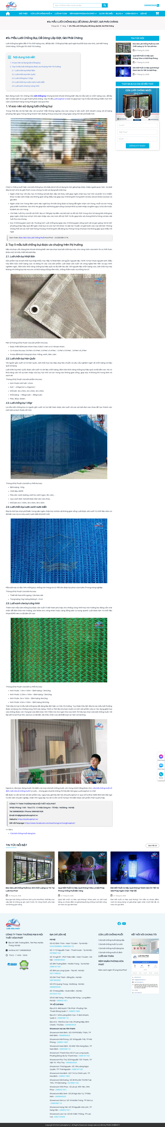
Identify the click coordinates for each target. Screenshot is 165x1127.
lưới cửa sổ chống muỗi (20, 791)
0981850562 (55, 980)
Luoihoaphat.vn (60, 99)
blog (64, 26)
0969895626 (60, 1096)
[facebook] (119, 924)
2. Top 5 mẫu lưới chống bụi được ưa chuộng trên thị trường (35, 67)
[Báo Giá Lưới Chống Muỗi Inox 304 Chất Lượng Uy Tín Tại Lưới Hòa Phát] (30, 867)
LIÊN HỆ (143, 14)
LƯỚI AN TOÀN (61, 14)
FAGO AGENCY (113, 1125)
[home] (11, 5)
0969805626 (59, 960)
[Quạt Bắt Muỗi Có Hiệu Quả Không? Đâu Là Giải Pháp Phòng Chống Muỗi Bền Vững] (82, 867)
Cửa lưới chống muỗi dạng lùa (22, 833)
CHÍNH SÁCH (130, 14)
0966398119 (63, 1018)
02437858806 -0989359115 (62, 946)
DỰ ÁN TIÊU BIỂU (106, 14)
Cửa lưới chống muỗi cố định (110, 952)
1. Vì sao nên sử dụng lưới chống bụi (25, 63)
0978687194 (55, 953)
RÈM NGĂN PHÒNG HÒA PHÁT (82, 14)
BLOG (118, 14)
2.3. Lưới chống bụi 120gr (22, 78)
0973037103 (55, 994)
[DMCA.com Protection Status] (24, 965)
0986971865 (74, 1011)
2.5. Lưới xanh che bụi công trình (25, 86)
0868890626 (55, 987)
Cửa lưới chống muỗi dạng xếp (111, 940)
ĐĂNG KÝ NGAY (137, 146)
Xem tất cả (152, 845)
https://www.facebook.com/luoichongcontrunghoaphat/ (50, 823)
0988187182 (55, 967)
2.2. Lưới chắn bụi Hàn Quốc (24, 74)
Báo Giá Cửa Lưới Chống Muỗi (31, 238)
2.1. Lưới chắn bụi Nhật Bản (23, 70)
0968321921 (62, 1001)
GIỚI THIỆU (23, 14)
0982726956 (59, 1117)
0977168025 (55, 973)
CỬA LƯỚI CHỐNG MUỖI (40, 14)
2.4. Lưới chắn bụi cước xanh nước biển (28, 82)
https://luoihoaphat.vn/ (28, 819)
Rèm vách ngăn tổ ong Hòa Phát (112, 970)
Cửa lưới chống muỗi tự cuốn (110, 944)
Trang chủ (55, 26)
